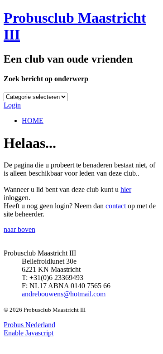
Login (12, 105)
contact (115, 206)
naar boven (19, 229)
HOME (32, 120)
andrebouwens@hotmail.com (63, 294)
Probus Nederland (29, 325)
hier (125, 189)
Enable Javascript (28, 333)
